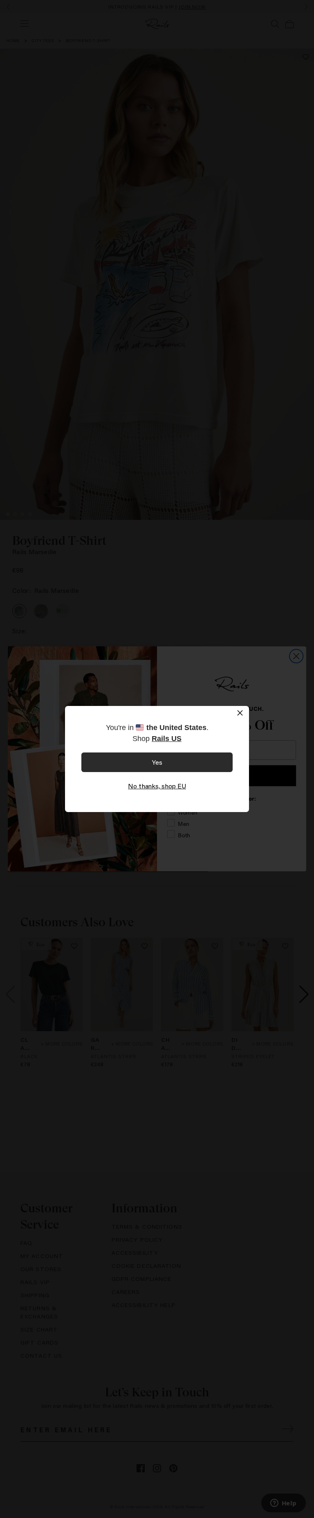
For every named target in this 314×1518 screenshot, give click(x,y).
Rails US (167, 739)
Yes (157, 762)
